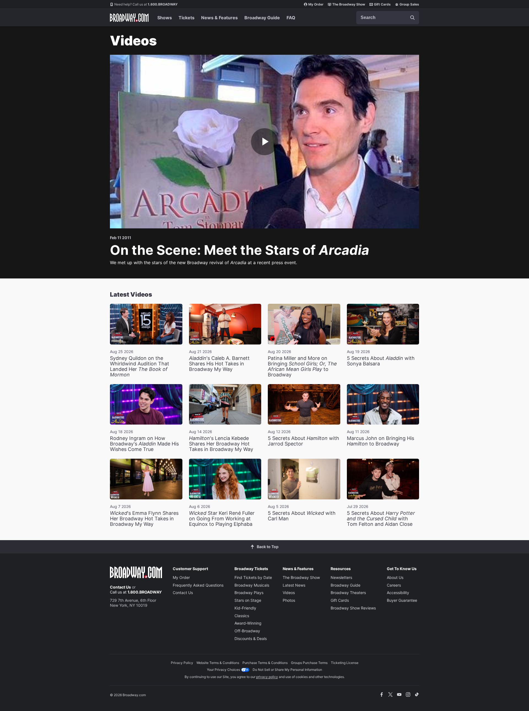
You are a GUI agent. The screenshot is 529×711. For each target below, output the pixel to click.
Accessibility (398, 592)
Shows (164, 17)
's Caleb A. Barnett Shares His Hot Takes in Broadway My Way (219, 363)
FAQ (291, 17)
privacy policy (267, 677)
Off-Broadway (247, 630)
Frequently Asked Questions (198, 585)
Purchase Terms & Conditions (265, 663)
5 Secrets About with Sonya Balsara (381, 361)
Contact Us (120, 587)
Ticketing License (344, 663)
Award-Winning (247, 623)
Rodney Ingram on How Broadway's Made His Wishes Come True (144, 443)
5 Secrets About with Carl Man (302, 515)
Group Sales (409, 4)
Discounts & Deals (250, 638)
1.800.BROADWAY (146, 4)
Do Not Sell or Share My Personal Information (287, 670)
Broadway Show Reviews (353, 608)
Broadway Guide (262, 17)
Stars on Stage (247, 600)
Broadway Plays (248, 592)
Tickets (187, 17)
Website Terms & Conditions (217, 663)
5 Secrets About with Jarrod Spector (303, 441)
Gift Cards (382, 4)
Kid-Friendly (245, 608)
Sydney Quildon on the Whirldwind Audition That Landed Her (139, 366)
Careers (394, 585)
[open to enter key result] (412, 17)
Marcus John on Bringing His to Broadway (380, 441)
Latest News (294, 585)
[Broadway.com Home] (129, 17)
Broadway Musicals (251, 585)
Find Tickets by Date (253, 577)
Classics (241, 615)
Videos (289, 592)
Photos (289, 600)
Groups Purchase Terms (309, 663)
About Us (395, 577)
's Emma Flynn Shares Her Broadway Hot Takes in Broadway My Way (144, 518)
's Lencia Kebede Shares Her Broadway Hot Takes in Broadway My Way (221, 443)
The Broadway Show (348, 4)
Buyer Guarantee (402, 600)
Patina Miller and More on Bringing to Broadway (302, 366)
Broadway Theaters (348, 592)
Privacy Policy (182, 663)
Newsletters (341, 577)
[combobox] (387, 17)
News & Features (219, 17)
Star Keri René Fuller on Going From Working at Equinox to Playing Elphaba (222, 518)
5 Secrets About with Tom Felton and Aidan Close (381, 518)
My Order (315, 4)
